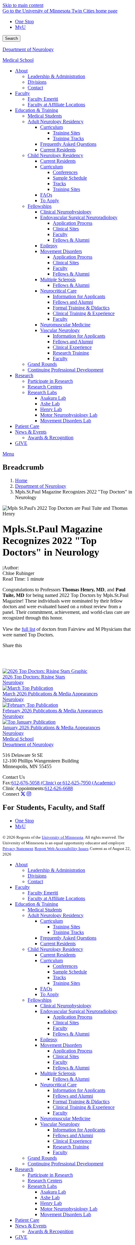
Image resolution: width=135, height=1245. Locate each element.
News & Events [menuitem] (30, 432)
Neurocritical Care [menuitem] (58, 290)
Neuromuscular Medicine (65, 1118)
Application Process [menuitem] (72, 223)
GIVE (21, 1237)
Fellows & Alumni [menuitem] (71, 240)
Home (21, 480)
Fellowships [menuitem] (39, 206)
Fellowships (39, 1000)
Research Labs (42, 1186)
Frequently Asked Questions (68, 938)
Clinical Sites (66, 1022)
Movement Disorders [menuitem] (61, 251)
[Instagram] (29, 794)
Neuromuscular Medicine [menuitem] (65, 324)
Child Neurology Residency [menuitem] (55, 155)
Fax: (7, 782)
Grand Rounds (42, 1158)
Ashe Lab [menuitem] (50, 403)
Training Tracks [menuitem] (68, 138)
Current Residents (58, 943)
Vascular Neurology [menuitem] (60, 330)
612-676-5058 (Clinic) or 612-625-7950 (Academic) (63, 782)
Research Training (71, 1146)
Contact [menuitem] (35, 87)
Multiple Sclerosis (58, 1073)
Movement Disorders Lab (65, 1214)
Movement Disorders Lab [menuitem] (65, 420)
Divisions (37, 875)
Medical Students (45, 909)
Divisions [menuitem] (37, 82)
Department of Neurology (28, 49)
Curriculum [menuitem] (51, 127)
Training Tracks (68, 932)
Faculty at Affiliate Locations (56, 898)
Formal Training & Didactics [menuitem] (81, 307)
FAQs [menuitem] (46, 195)
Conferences (65, 966)
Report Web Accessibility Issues (62, 848)
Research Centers (45, 1180)
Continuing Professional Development (65, 1163)
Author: (11, 567)
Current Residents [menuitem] (58, 149)
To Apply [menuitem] (49, 200)
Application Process (72, 1017)
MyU (20, 27)
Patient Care (27, 1220)
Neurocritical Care (58, 1084)
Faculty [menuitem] (22, 93)
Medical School (18, 60)
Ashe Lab (50, 1197)
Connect (11, 794)
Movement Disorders (61, 1045)
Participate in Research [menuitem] (50, 381)
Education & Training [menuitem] (36, 110)
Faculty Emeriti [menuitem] (43, 99)
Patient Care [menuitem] (27, 426)
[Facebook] (67, 653)
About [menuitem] (21, 70)
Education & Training (36, 904)
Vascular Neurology (60, 1124)
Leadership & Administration (56, 870)
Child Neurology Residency (55, 949)
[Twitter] (22, 794)
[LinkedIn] (67, 663)
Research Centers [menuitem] (45, 386)
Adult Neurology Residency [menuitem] (56, 121)
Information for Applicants (79, 1090)
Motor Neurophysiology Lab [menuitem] (68, 415)
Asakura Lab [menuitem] (53, 398)
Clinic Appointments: (24, 788)
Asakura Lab (53, 1192)
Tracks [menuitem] (59, 183)
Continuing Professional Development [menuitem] (65, 369)
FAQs (46, 988)
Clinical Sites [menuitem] (66, 228)
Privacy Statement (18, 848)
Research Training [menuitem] (71, 353)
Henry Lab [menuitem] (51, 409)
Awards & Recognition (50, 1231)
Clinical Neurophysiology (65, 1005)
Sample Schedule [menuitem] (70, 178)
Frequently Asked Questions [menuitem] (68, 144)
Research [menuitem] (24, 375)
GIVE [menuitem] (21, 443)
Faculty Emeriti (43, 892)
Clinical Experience (72, 1141)
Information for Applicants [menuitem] (79, 296)
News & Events (30, 1225)
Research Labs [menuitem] (42, 392)
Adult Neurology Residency (56, 915)
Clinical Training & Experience (84, 1107)
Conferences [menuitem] (65, 172)
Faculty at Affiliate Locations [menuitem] (56, 104)
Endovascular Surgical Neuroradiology (78, 1011)
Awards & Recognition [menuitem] (50, 437)
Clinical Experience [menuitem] (72, 347)
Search (11, 38)
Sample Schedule (70, 971)
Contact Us (14, 777)
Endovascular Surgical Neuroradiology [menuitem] (78, 217)
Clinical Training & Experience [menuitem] (84, 313)
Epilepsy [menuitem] (48, 245)
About (21, 864)
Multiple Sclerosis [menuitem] (58, 279)
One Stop (24, 21)
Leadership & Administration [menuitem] (56, 76)
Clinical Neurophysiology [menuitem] (65, 211)
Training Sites (66, 926)
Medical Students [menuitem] (45, 116)
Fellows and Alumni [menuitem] (73, 302)
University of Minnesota (62, 837)
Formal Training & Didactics (81, 1101)
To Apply (49, 994)
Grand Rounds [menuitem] (42, 364)
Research (24, 1169)
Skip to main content (23, 5)
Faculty (22, 887)
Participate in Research (50, 1175)
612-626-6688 (59, 788)
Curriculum (51, 921)
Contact (35, 881)
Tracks (59, 977)
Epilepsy (48, 1039)
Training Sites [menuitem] (66, 132)
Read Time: (14, 579)
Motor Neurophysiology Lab (68, 1208)
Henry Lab (51, 1203)
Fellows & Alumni (71, 1034)
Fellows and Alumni (73, 1096)
